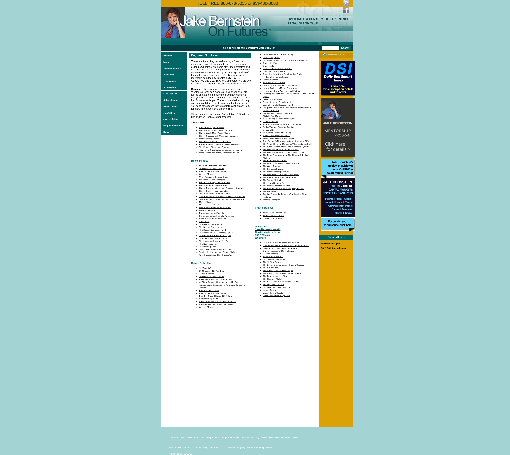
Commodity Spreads (208, 299)
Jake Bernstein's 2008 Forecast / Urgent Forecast (286, 245)
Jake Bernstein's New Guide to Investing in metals (222, 196)
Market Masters (206, 202)
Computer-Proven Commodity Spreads (216, 304)
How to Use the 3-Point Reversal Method (281, 91)
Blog (257, 437)
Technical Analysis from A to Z (276, 135)
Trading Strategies (271, 200)
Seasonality (204, 221)
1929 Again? (205, 268)
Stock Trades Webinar (273, 256)
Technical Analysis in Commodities (278, 138)
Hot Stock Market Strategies (212, 180)
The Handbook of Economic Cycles (215, 235)
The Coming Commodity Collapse (278, 270)
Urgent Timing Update (273, 293)
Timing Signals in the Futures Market (216, 249)
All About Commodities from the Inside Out (218, 282)
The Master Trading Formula (276, 172)
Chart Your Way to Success (211, 127)
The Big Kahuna (270, 268)
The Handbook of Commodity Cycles (216, 233)
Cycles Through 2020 (273, 218)
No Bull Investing (207, 210)
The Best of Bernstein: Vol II (212, 227)
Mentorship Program (331, 244)
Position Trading (270, 254)
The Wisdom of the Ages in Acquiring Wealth (283, 188)
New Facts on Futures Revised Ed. (215, 207)
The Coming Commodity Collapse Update (282, 273)
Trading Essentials (172, 68)
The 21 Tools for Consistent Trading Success (283, 265)
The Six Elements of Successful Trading (281, 282)
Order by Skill (232, 437)
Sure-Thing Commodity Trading (277, 133)
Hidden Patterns (270, 80)
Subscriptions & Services (235, 114)
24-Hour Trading (206, 274)
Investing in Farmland (273, 99)
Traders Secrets (270, 191)
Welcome (167, 55)
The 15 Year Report (272, 262)
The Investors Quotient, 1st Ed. (213, 238)
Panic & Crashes (270, 121)
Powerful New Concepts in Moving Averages (219, 144)
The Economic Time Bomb (275, 160)
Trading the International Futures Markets (218, 252)
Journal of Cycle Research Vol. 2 (278, 105)
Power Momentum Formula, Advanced (216, 216)
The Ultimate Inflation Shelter (276, 186)
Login (166, 62)
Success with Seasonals (274, 259)
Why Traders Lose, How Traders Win (216, 255)
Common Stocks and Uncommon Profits (217, 301)
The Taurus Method (272, 180)
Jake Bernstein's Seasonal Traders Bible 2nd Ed (221, 199)
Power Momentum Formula (211, 213)
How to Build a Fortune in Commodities (281, 85)
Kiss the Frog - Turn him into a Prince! (280, 248)
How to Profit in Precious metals (213, 191)
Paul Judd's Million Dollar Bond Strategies (282, 124)
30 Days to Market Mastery (211, 168)
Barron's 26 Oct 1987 (209, 290)
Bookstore (205, 437)
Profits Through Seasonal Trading (278, 127)
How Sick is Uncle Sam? (274, 82)
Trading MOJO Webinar (273, 284)
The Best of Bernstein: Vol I (212, 224)
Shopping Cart (170, 87)
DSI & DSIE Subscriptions (333, 248)
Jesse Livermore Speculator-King (278, 102)
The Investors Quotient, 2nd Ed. (214, 241)
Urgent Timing (269, 290)
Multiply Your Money (272, 116)
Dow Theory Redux (271, 57)
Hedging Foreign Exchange (275, 77)
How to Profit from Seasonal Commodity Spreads (221, 188)
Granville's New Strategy (274, 71)
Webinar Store (170, 106)
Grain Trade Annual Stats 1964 (277, 69)
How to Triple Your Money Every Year (280, 88)
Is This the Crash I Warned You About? (281, 243)
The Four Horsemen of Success (277, 276)
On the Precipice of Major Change (278, 251)
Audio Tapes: (197, 123)
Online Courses (170, 100)
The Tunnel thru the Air (273, 183)
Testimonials (169, 81)
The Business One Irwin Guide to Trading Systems (286, 147)
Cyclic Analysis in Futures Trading (214, 177)
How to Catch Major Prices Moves (214, 133)
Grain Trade (268, 66)
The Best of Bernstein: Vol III (212, 230)
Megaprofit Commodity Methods (277, 113)
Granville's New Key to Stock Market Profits (282, 74)
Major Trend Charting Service (276, 213)
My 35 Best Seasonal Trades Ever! (215, 141)
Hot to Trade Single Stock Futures (214, 182)
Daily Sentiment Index (174, 125)
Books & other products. (218, 117)
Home (166, 132)
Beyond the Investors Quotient (213, 171)
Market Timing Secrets (209, 139)
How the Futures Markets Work (213, 185)
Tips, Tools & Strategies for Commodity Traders (220, 150)
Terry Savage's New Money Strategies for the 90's (286, 141)
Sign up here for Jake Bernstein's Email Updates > (249, 48)
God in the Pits (270, 63)
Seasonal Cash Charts (273, 215)
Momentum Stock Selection (211, 205)
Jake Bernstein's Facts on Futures (214, 194)
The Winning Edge (207, 247)
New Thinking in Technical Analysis (279, 119)
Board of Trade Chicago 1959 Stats (215, 296)
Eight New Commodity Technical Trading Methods (285, 60)
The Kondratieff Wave (273, 169)
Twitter (264, 437)
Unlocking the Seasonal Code (276, 287)
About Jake (168, 74)
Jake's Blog (169, 113)
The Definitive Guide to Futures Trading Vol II (283, 152)
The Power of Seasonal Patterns (214, 147)
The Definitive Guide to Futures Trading (281, 149)
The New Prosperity (208, 244)
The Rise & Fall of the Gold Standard (280, 177)
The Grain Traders (271, 166)
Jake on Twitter (170, 119)
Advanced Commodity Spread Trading (216, 279)
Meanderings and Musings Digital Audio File (219, 153)
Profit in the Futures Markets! (212, 219)
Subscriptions (170, 94)
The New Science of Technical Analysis (281, 174)
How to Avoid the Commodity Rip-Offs (216, 130)
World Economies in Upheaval (276, 296)
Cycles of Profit (206, 174)
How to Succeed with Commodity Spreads (218, 136)
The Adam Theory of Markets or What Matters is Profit (287, 144)
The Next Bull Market (272, 279)
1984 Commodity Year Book (212, 271)
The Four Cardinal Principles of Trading (281, 163)
